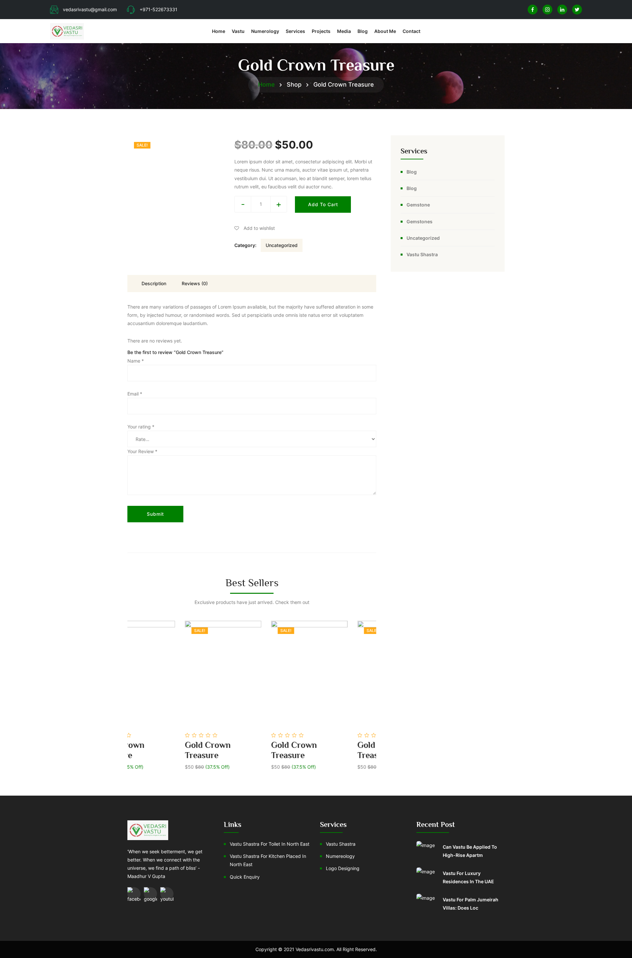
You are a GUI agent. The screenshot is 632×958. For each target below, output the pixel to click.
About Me (385, 31)
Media (344, 31)
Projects (321, 31)
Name (135, 361)
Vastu (238, 31)
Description (154, 283)
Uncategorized (282, 245)
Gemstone (418, 204)
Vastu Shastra (422, 254)
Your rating (140, 426)
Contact (411, 31)
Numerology (265, 31)
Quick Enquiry (245, 877)
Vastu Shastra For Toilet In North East (269, 844)
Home (218, 31)
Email (134, 394)
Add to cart (323, 204)
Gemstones (420, 221)
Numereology (340, 856)
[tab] (153, 283)
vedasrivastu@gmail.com (90, 9)
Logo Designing (342, 868)
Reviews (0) (195, 283)
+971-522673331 (158, 9)
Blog (362, 31)
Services (295, 31)
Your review (142, 451)
